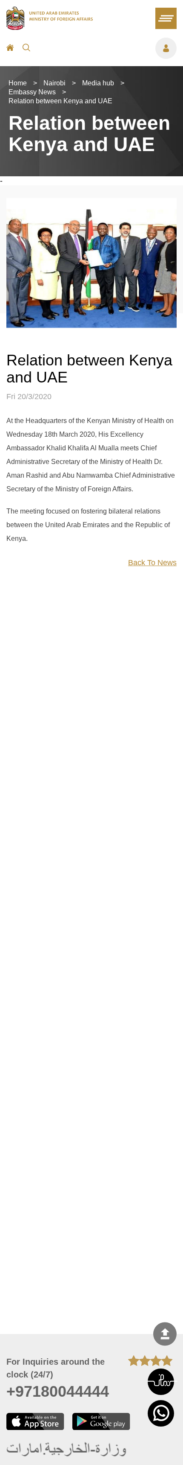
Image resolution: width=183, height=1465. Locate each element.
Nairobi (54, 83)
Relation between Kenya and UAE (60, 101)
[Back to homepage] (49, 27)
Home (18, 83)
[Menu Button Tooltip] (108, 48)
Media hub (98, 83)
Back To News (152, 562)
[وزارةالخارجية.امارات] (67, 1450)
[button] (161, 1382)
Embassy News (32, 92)
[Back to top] (165, 1333)
